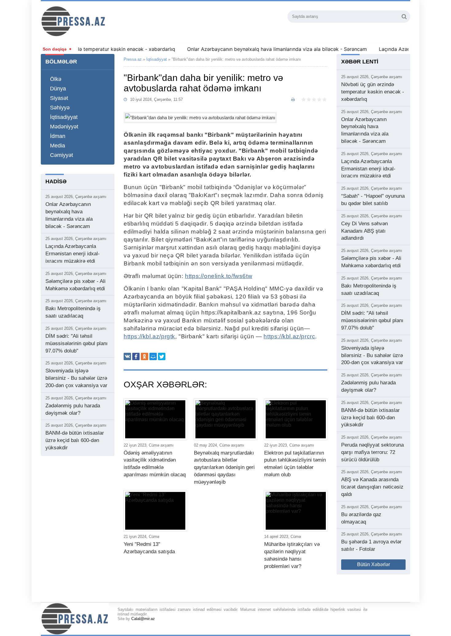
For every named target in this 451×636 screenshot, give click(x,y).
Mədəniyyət (64, 127)
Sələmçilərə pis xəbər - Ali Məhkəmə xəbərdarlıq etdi (75, 284)
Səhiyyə (60, 108)
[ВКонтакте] (127, 356)
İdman (57, 136)
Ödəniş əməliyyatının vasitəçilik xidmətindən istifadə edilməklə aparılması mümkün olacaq (155, 464)
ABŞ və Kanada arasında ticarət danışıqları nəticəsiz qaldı (372, 487)
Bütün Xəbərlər (373, 564)
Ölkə (55, 79)
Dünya (58, 89)
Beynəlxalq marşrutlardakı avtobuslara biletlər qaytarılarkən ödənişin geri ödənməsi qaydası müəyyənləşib (224, 467)
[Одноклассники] (144, 356)
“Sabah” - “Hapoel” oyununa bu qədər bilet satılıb (373, 199)
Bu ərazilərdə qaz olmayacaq (361, 518)
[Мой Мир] (153, 356)
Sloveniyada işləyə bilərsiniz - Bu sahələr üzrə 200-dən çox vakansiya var (76, 378)
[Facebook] (136, 356)
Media (57, 146)
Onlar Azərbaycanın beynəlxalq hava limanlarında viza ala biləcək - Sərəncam (266, 49)
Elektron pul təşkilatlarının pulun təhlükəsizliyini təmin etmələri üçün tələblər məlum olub (295, 464)
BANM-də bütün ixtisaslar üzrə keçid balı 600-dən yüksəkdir (74, 440)
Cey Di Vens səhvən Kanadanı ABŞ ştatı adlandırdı (364, 231)
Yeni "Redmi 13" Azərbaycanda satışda (149, 547)
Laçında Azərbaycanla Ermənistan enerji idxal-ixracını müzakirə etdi (72, 253)
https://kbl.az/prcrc (289, 336)
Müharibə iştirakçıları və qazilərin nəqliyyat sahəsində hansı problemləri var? (292, 555)
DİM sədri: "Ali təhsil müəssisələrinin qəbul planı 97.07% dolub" (76, 343)
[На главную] (106, 21)
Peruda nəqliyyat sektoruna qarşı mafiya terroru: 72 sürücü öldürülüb (372, 452)
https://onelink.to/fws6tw (218, 276)
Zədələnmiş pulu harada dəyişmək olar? (72, 409)
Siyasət (59, 98)
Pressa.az (133, 59)
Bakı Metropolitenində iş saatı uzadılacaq (73, 312)
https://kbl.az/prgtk (149, 336)
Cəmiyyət (61, 155)
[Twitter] (161, 356)
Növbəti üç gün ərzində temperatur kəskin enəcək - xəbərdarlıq (90, 49)
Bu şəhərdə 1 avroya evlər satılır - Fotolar (371, 545)
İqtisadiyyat (64, 117)
